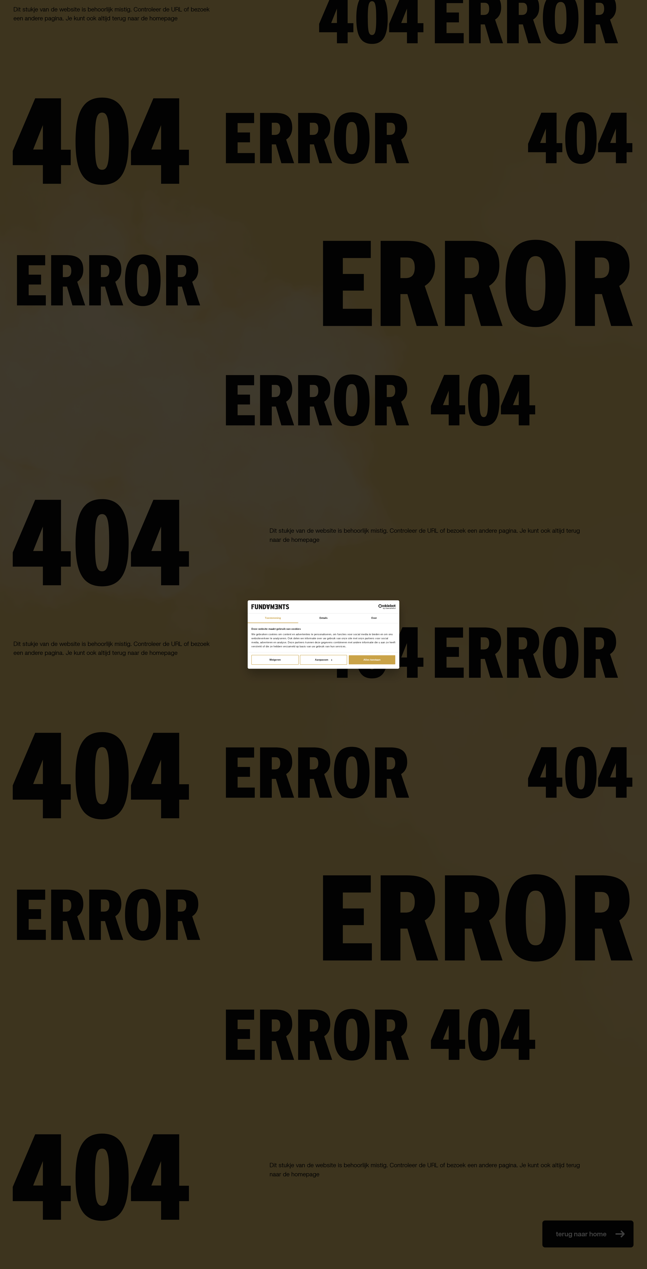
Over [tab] (374, 617)
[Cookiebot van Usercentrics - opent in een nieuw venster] (381, 606)
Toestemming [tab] (273, 617)
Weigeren (275, 659)
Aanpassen (321, 659)
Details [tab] (323, 617)
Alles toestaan (371, 659)
